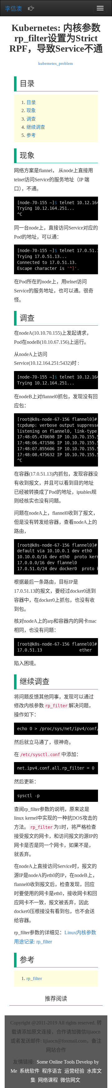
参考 (31, 135)
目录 (31, 102)
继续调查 (35, 127)
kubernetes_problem (55, 63)
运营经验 (74, 1071)
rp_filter (34, 978)
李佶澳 (13, 9)
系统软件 (30, 1071)
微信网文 (70, 1080)
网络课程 (48, 1080)
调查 (31, 118)
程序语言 (52, 1071)
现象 (31, 110)
